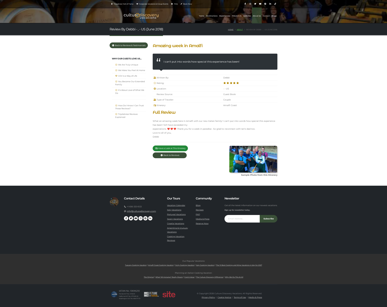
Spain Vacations (175, 219)
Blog (198, 205)
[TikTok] (275, 4)
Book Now (187, 4)
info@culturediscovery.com (141, 211)
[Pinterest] (265, 4)
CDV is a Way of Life (127, 76)
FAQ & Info (237, 16)
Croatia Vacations (175, 223)
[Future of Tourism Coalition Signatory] (151, 294)
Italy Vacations (174, 210)
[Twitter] (255, 4)
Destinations (212, 16)
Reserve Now (202, 223)
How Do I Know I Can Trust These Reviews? (129, 107)
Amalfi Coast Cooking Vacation (161, 265)
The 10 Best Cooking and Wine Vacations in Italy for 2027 (239, 265)
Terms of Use (240, 297)
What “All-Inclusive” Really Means (169, 277)
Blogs (274, 16)
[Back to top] (381, 303)
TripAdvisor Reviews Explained (126, 115)
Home (201, 16)
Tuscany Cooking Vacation (135, 265)
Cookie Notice (224, 297)
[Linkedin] (270, 4)
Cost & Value (189, 277)
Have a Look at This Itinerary (171, 148)
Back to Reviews (173, 155)
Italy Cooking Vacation (205, 265)
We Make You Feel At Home (131, 70)
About (240, 30)
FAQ (176, 4)
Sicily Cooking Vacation (184, 265)
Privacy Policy (208, 297)
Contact (266, 16)
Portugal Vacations (176, 214)
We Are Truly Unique (128, 65)
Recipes (199, 210)
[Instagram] (250, 4)
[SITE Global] (169, 294)
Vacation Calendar (176, 205)
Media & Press (202, 219)
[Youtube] (260, 4)
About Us (257, 16)
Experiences (224, 16)
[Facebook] (245, 4)
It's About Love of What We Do (129, 91)
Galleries (247, 16)
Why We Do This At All (234, 277)
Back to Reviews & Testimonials (129, 45)
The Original (149, 277)
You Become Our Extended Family (130, 83)
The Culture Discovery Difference (209, 277)
